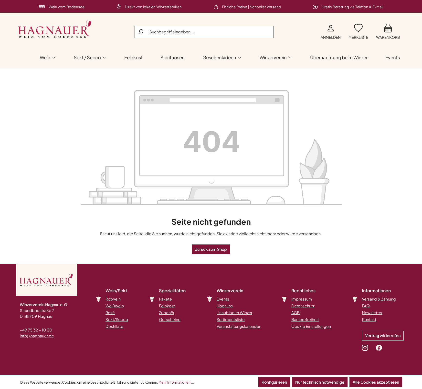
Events (223, 298)
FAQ (366, 305)
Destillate (114, 326)
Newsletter (372, 312)
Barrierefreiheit (305, 319)
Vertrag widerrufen (383, 335)
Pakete (165, 298)
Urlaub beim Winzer (234, 312)
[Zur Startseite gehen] (55, 29)
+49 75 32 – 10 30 (36, 329)
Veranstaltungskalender (238, 326)
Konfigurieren (274, 382)
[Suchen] (141, 31)
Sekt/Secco (117, 319)
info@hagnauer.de (37, 335)
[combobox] (204, 32)
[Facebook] (379, 347)
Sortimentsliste (231, 319)
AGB (295, 312)
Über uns (225, 305)
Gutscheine (169, 319)
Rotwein (113, 298)
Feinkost (167, 305)
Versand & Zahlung (379, 298)
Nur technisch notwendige (319, 382)
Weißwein (115, 305)
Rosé (110, 312)
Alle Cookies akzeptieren (376, 382)
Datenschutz (303, 305)
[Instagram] (365, 347)
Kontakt (369, 319)
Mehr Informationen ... (176, 382)
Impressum (301, 298)
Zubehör (166, 312)
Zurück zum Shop (211, 249)
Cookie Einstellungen (311, 326)
